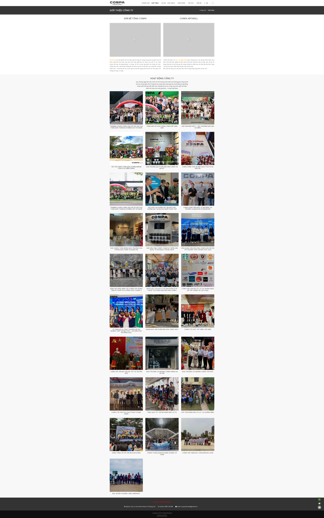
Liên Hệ (199, 3)
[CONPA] (117, 3)
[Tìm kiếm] (212, 3)
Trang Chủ (146, 3)
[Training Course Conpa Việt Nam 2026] (126, 107)
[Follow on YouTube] (207, 3)
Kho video (171, 3)
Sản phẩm (181, 3)
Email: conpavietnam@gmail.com (187, 506)
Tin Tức (190, 3)
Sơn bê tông (113, 60)
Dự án (163, 3)
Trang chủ (202, 10)
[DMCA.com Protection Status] (162, 515)
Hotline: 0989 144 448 (166, 506)
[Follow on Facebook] (205, 3)
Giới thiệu (154, 3)
